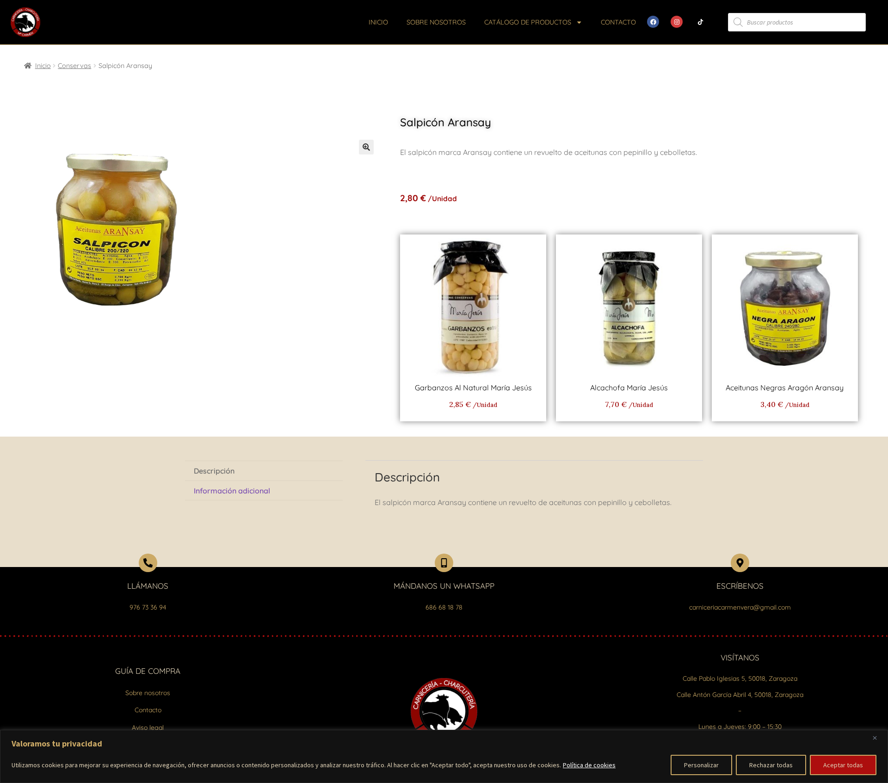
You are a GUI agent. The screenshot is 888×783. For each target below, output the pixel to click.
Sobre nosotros (436, 22)
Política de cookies (589, 765)
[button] (366, 147)
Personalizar (701, 765)
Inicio (378, 22)
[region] (444, 756)
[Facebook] (653, 22)
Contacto (618, 22)
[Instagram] (677, 22)
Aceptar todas (843, 765)
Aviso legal (148, 727)
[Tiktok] (700, 22)
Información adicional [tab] (232, 490)
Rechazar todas (771, 765)
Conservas (74, 66)
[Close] (878, 737)
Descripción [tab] (214, 470)
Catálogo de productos (527, 22)
